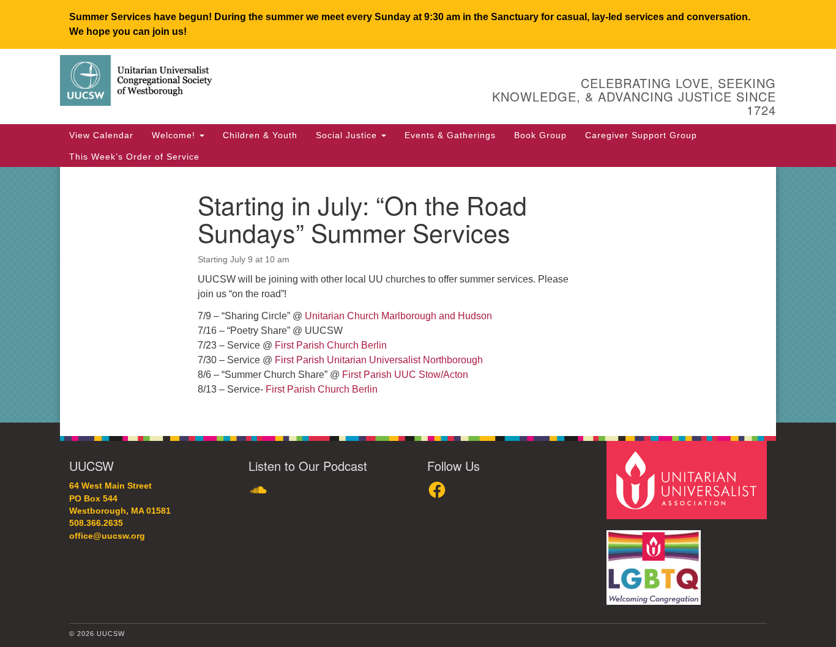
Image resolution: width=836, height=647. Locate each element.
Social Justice (348, 135)
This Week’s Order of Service (134, 156)
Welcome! (175, 135)
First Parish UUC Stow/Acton (405, 374)
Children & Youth (260, 135)
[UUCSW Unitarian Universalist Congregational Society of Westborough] (269, 82)
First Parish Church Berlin (331, 345)
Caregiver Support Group (641, 135)
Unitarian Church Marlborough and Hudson (398, 316)
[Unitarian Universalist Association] (688, 479)
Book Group (540, 135)
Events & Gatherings (450, 135)
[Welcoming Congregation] (655, 561)
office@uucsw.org (107, 536)
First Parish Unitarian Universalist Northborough (379, 360)
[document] (418, 295)
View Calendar (101, 135)
